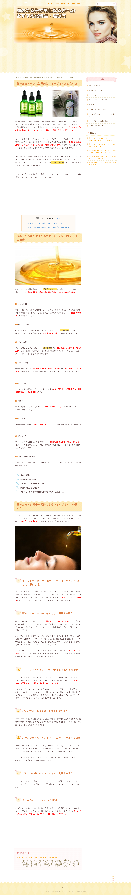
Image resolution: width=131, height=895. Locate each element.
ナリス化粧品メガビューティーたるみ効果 (102, 115)
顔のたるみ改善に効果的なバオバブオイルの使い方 (65, 3)
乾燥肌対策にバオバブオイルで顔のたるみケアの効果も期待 (38, 857)
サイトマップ (64, 887)
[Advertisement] (65, 61)
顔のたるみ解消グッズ (96, 126)
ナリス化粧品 (93, 104)
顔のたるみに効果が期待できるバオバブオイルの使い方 (48, 227)
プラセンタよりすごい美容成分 (99, 109)
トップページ (18, 77)
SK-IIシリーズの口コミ (96, 85)
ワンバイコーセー (94, 95)
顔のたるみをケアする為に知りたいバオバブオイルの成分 (49, 223)
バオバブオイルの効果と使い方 (34, 77)
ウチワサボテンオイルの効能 (98, 100)
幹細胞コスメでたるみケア (97, 90)
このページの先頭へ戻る (113, 878)
